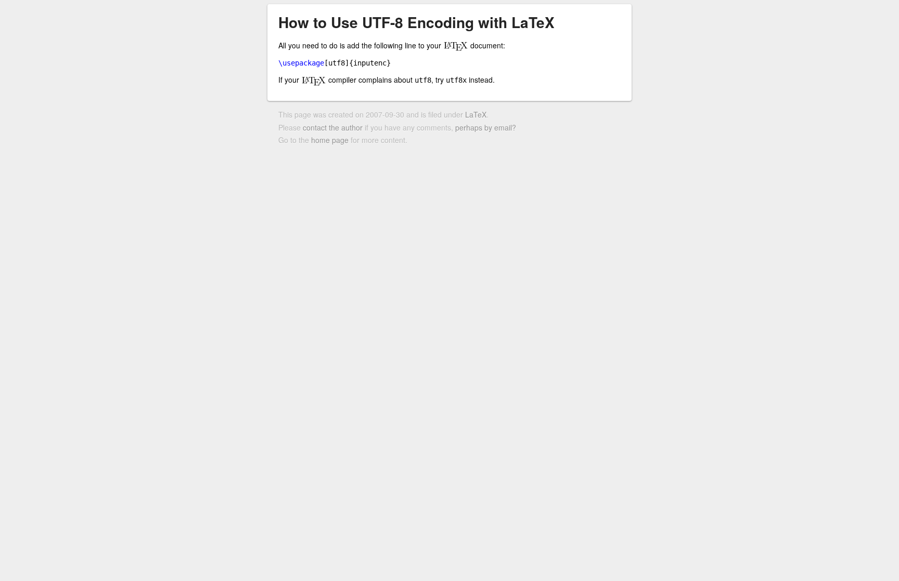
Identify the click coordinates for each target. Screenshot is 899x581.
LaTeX (475, 114)
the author (346, 127)
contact (315, 127)
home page (330, 140)
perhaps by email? (485, 127)
